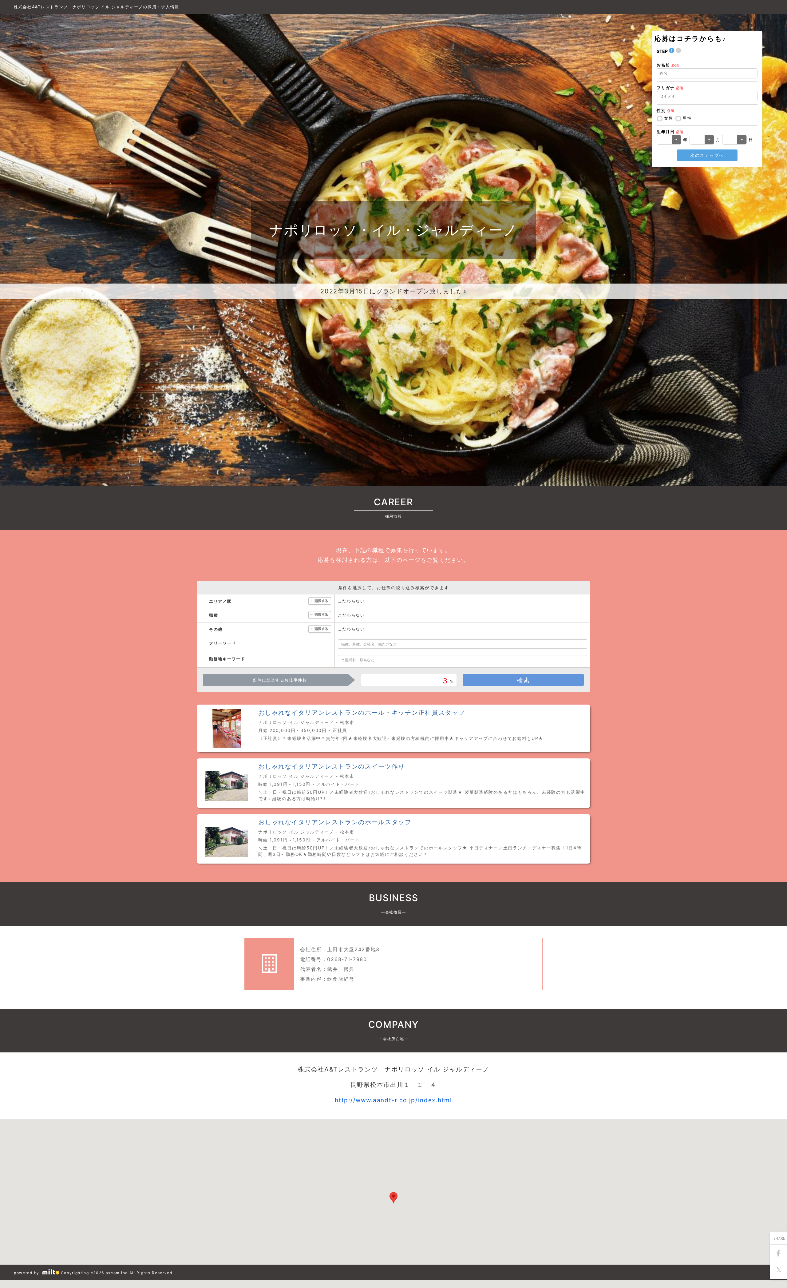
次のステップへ (707, 155)
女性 (668, 118)
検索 (523, 680)
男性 (687, 118)
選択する (319, 601)
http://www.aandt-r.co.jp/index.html (393, 1100)
